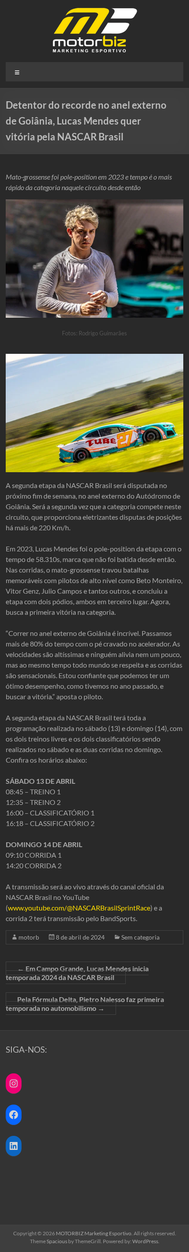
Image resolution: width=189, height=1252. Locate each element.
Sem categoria (140, 937)
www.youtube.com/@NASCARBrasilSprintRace (79, 907)
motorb (28, 937)
